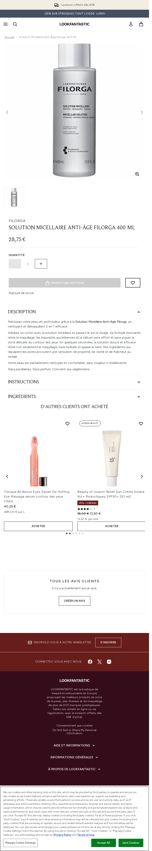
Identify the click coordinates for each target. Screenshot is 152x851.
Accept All (103, 842)
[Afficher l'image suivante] (142, 112)
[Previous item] (7, 476)
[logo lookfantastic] (74, 24)
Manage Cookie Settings (20, 842)
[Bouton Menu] (5, 24)
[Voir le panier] (141, 24)
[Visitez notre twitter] (99, 661)
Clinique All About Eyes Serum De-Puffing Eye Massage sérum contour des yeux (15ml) (36, 496)
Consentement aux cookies (74, 725)
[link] (131, 24)
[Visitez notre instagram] (109, 661)
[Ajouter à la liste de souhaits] (132, 282)
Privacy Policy (62, 834)
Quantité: (17, 255)
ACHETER (38, 526)
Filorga (17, 221)
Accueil (9, 37)
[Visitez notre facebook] (90, 661)
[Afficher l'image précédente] (7, 112)
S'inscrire (108, 642)
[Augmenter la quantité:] (41, 263)
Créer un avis (74, 601)
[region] (74, 818)
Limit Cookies (131, 842)
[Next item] (142, 476)
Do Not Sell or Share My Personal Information (74, 732)
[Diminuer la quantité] (15, 263)
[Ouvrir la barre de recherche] (15, 24)
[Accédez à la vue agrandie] (137, 174)
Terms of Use (85, 834)
